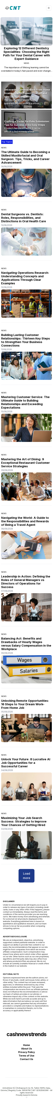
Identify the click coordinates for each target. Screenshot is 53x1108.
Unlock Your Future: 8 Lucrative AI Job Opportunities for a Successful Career (25, 762)
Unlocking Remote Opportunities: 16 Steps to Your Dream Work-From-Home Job (25, 704)
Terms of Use (26, 1055)
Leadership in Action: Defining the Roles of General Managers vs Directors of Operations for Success (25, 582)
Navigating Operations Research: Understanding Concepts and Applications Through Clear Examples (25, 278)
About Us (26, 1048)
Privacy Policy (26, 1052)
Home (26, 1045)
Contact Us (26, 1059)
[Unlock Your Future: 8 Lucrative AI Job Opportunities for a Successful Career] (26, 786)
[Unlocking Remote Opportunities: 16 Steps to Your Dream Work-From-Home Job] (26, 728)
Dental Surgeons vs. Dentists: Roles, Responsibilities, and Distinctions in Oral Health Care (23, 217)
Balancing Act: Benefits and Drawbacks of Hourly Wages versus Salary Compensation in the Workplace (26, 644)
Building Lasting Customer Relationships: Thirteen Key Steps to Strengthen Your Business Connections (25, 340)
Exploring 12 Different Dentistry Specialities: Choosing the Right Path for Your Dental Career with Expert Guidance (26, 54)
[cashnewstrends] (13, 8)
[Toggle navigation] (48, 7)
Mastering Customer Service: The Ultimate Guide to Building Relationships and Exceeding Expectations (25, 402)
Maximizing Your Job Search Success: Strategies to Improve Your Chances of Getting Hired (24, 821)
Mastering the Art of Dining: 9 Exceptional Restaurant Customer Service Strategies (25, 462)
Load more (26, 876)
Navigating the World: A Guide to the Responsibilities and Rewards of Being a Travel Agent (25, 521)
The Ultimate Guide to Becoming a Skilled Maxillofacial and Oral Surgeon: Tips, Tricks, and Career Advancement (25, 157)
